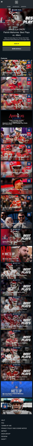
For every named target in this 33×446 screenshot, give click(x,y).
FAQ (2, 423)
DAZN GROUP (5, 434)
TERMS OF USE (6, 426)
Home (9, 6)
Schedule (16, 6)
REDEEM (4, 436)
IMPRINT (4, 431)
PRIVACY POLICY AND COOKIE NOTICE (14, 428)
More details (16, 49)
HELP (3, 420)
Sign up (16, 43)
